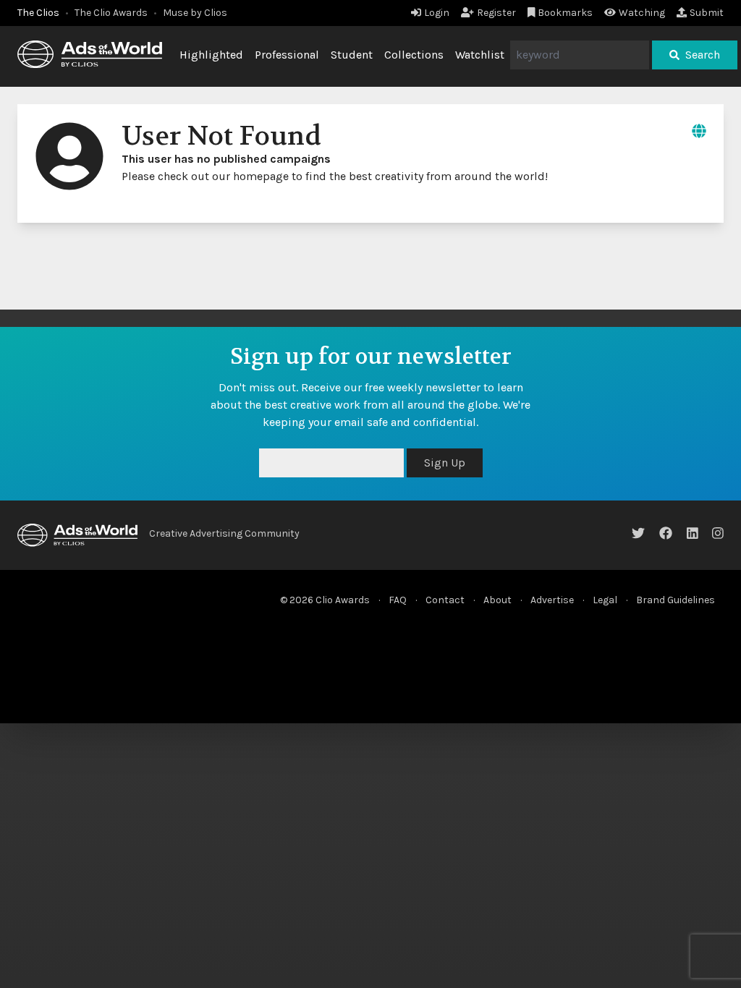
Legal (605, 600)
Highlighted (211, 54)
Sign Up (444, 462)
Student (352, 54)
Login (436, 13)
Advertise (552, 600)
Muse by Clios (195, 13)
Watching (642, 13)
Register (496, 13)
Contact (445, 600)
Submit (707, 13)
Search (702, 54)
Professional (287, 54)
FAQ (398, 600)
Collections (414, 54)
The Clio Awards (111, 13)
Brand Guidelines (675, 600)
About (497, 600)
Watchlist (479, 54)
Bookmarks (565, 13)
